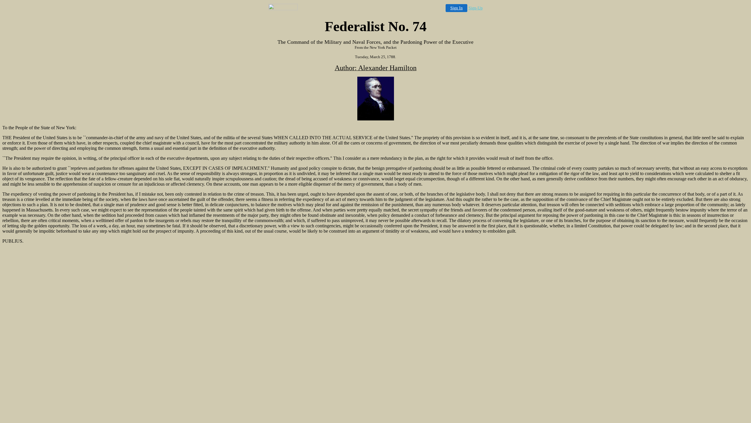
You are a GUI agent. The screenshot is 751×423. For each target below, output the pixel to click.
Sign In (456, 8)
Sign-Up (475, 8)
